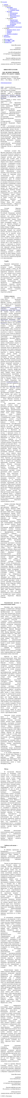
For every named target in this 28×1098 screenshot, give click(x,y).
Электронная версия (6, 82)
